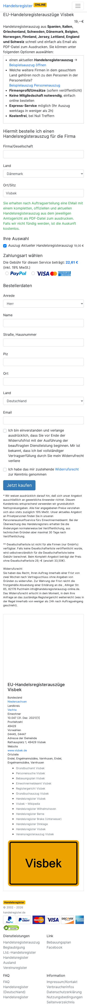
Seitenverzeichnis (61, 1002)
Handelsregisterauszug (21, 942)
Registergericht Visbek (30, 788)
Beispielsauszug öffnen (27, 65)
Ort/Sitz (9, 185)
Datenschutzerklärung (64, 992)
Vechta (12, 709)
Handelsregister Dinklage (32, 824)
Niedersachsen (17, 701)
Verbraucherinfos (60, 987)
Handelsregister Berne (30, 813)
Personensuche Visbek (30, 773)
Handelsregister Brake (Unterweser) (39, 819)
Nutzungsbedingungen (65, 997)
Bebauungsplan (59, 942)
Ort (5, 373)
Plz (5, 354)
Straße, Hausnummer (20, 334)
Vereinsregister (15, 967)
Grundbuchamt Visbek (30, 768)
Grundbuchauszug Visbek (32, 793)
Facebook (55, 947)
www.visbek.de (17, 750)
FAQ (6, 982)
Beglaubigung (14, 947)
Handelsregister (24, 5)
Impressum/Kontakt (62, 982)
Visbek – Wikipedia (28, 803)
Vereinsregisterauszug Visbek (35, 834)
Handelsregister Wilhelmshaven (36, 808)
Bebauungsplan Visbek (30, 778)
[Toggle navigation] (78, 6)
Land (7, 166)
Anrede (9, 295)
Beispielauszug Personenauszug (34, 85)
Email (7, 412)
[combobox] (43, 154)
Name (7, 315)
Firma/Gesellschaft (18, 146)
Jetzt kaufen (19, 485)
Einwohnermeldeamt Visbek (33, 783)
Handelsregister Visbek (31, 798)
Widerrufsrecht (67, 469)
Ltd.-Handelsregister (19, 952)
